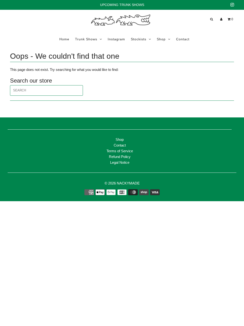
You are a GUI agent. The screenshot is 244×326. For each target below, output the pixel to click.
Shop (161, 39)
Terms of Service (120, 151)
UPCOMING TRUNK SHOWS (122, 5)
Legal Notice (119, 162)
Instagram (116, 39)
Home (64, 39)
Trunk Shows (86, 39)
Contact (182, 39)
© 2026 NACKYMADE (122, 183)
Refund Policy (120, 157)
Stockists (138, 39)
